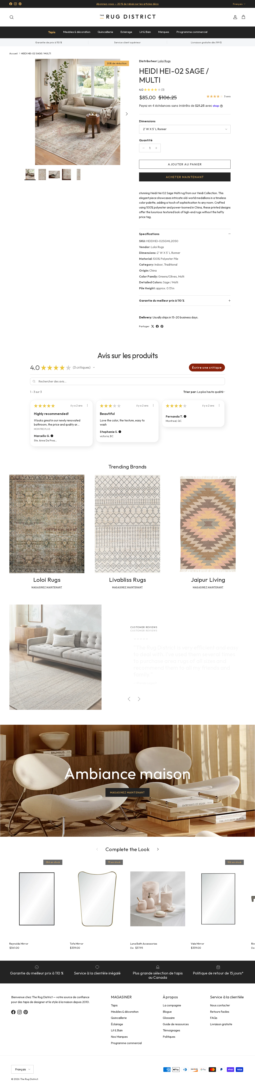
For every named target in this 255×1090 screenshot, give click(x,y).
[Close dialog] (197, 499)
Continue (90, 579)
